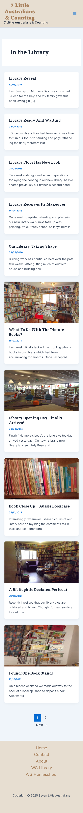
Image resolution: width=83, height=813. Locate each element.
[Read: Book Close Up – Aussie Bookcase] (41, 478)
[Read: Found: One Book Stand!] (41, 645)
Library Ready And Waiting (35, 120)
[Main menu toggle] (75, 13)
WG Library (41, 767)
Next (41, 725)
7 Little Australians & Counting (26, 22)
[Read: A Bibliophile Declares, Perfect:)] (41, 562)
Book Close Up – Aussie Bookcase (39, 506)
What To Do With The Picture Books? (36, 332)
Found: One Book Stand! (31, 673)
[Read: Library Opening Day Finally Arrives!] (41, 390)
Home (41, 747)
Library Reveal (22, 78)
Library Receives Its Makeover (37, 204)
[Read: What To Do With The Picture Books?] (41, 302)
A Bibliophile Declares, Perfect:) (38, 589)
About (41, 761)
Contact (41, 754)
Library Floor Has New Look (34, 162)
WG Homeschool (41, 774)
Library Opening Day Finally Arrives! (35, 420)
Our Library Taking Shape (33, 246)
